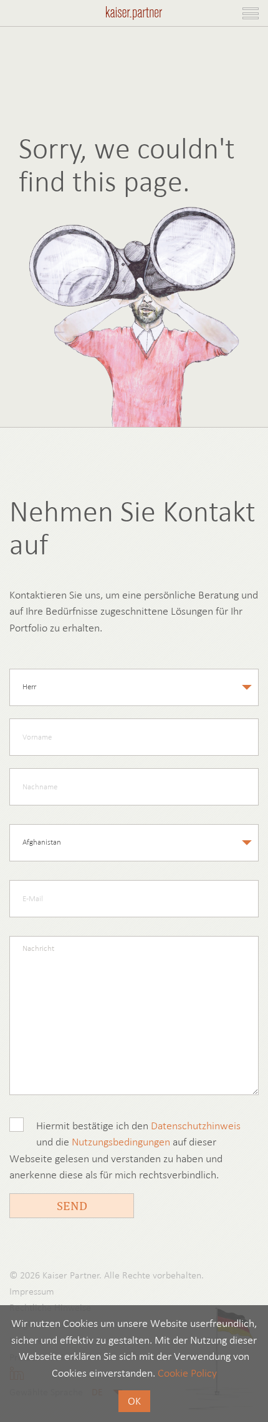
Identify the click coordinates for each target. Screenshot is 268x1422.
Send (72, 1205)
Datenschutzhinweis (196, 1125)
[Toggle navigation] (250, 13)
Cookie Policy (187, 1372)
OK (134, 1400)
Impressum (31, 1291)
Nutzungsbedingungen (121, 1141)
